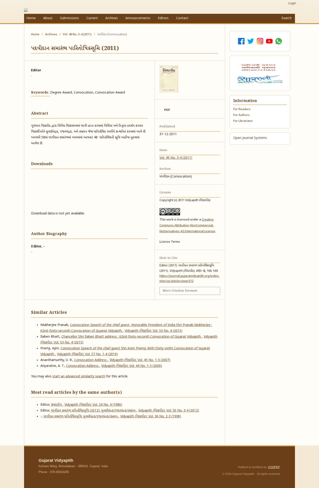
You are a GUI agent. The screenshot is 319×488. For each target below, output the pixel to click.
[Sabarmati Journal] (260, 79)
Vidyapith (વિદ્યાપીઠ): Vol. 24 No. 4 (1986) (93, 405)
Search (286, 18)
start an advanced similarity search (78, 376)
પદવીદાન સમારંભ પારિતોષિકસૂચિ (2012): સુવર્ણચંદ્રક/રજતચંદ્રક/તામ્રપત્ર (93, 410)
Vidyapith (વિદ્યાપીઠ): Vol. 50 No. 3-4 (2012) (168, 410)
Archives (111, 18)
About (48, 18)
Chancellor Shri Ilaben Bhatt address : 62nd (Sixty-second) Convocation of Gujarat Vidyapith (131, 337)
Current (92, 18)
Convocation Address (91, 360)
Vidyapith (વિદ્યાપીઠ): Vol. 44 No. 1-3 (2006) (131, 366)
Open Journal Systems (250, 138)
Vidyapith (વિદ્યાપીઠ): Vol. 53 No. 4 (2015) (153, 331)
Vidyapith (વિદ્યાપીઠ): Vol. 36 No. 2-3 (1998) (150, 416)
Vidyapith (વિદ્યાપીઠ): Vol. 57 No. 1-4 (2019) (87, 354)
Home (31, 18)
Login (292, 3)
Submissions (69, 18)
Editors (163, 18)
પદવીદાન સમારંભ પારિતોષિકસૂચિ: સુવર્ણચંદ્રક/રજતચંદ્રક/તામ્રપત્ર (80, 416)
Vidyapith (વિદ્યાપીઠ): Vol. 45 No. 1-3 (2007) (140, 360)
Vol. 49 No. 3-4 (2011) (77, 34)
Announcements (137, 18)
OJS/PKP (274, 467)
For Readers (242, 109)
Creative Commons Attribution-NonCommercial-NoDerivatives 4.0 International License (187, 225)
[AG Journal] (259, 67)
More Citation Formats (180, 291)
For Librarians (243, 121)
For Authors (241, 115)
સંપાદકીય (57, 405)
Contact (182, 18)
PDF (167, 110)
